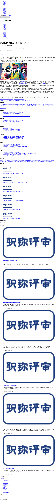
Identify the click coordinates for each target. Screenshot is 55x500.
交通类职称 (2, 99)
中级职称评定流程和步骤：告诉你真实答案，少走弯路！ (10, 260)
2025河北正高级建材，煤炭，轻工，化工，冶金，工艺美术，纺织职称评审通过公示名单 (19, 153)
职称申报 (4, 54)
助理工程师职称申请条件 (9, 161)
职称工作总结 (17, 100)
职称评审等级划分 (26, 105)
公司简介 (6, 37)
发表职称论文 (5, 484)
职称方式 (22, 99)
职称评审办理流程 (31, 104)
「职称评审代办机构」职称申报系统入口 (10, 147)
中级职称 (4, 11)
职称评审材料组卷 (48, 161)
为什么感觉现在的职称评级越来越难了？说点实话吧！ (13, 155)
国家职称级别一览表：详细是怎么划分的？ (11, 145)
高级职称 (4, 12)
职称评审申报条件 (24, 104)
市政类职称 (11, 99)
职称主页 (4, 1)
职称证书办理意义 (45, 104)
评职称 (5, 15)
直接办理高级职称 (47, 105)
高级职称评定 (3, 108)
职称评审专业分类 (19, 105)
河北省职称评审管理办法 (22, 83)
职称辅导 (4, 4)
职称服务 (2, 100)
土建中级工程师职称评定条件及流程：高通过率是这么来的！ (14, 130)
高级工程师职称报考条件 (26, 161)
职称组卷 (18, 99)
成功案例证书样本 (12, 105)
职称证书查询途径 (38, 104)
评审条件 (4, 2)
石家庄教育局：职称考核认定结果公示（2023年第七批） (13, 112)
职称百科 (4, 9)
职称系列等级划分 (33, 105)
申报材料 (4, 5)
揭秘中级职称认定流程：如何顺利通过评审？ (11, 121)
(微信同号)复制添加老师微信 (8, 52)
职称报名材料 (6, 100)
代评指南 (4, 3)
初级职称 (4, 10)
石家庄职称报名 (6, 488)
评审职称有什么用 (34, 161)
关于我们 (4, 36)
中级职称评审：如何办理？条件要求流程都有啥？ (12, 129)
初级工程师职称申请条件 (14, 160)
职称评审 (23, 81)
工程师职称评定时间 (17, 161)
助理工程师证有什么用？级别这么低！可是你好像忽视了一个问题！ (11, 302)
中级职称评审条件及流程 (7, 128)
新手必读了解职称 (3, 104)
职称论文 (4, 28)
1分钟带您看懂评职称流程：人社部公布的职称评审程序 (10, 385)
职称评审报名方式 (5, 105)
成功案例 (4, 13)
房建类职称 (7, 99)
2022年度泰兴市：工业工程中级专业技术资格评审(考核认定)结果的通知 (16, 116)
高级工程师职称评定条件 (5, 160)
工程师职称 (43, 83)
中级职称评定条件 (6, 480)
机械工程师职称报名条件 (43, 160)
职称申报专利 (22, 100)
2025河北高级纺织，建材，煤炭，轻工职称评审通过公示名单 (14, 154)
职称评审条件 (5, 483)
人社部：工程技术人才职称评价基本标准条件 (8, 468)
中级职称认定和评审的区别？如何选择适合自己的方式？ (13, 124)
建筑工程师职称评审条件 (33, 160)
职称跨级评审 (11, 100)
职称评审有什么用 (41, 161)
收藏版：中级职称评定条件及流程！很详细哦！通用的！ (13, 144)
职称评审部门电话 (10, 104)
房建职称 (15, 99)
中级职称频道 (10, 15)
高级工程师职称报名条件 (24, 160)
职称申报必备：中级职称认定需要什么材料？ (11, 122)
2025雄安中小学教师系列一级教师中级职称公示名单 (12, 152)
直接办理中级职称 (40, 105)
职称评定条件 (5, 489)
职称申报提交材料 (17, 104)
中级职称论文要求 (6, 492)
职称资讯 (4, 8)
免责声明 (6, 38)
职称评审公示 (27, 100)
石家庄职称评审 (6, 485)
